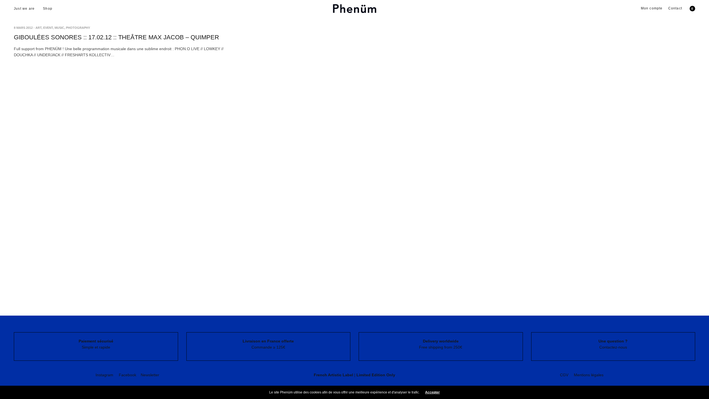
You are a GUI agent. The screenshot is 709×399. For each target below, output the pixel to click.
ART (38, 27)
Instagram (104, 375)
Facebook (127, 375)
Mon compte (652, 8)
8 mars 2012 (23, 27)
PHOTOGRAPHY (78, 27)
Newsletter (150, 375)
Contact (675, 8)
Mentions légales (588, 375)
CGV (564, 375)
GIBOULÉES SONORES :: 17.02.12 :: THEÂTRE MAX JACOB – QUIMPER (116, 37)
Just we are (24, 9)
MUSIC (59, 27)
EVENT (48, 27)
